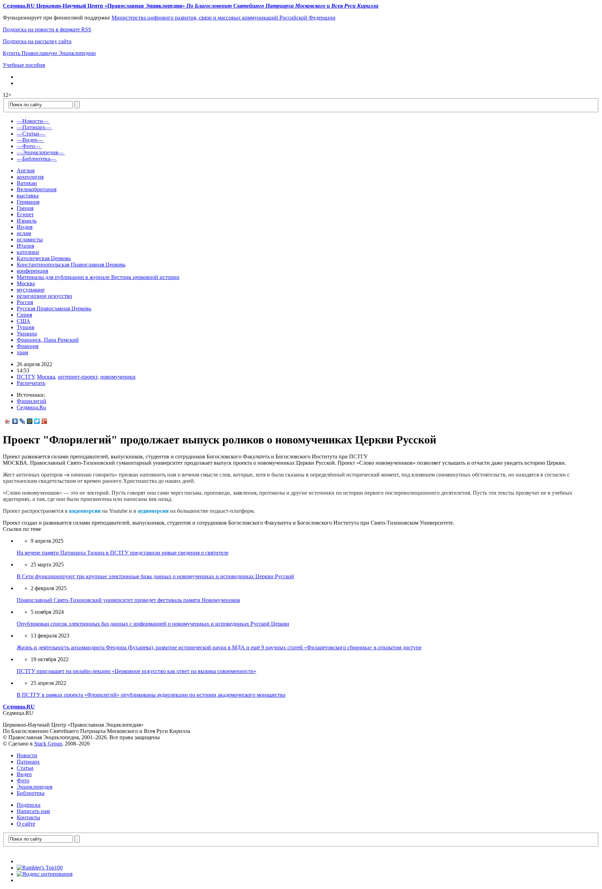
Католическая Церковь (44, 258)
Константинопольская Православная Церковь (71, 265)
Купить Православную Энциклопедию (49, 53)
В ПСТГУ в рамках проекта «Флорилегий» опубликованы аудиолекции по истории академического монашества (151, 695)
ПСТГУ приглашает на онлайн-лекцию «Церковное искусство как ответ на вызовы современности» (136, 671)
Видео (24, 774)
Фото (23, 780)
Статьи (25, 768)
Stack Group (48, 744)
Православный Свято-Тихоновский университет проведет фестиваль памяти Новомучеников (128, 600)
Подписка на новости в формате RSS (47, 29)
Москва (26, 283)
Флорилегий (31, 401)
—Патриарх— (34, 127)
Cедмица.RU (19, 707)
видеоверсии (85, 511)
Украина (27, 334)
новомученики (118, 377)
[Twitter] (37, 421)
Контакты (28, 817)
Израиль (27, 221)
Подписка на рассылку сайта (37, 41)
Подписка (28, 805)
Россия (25, 302)
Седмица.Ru (31, 407)
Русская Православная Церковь (54, 308)
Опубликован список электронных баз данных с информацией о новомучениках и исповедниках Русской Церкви (153, 624)
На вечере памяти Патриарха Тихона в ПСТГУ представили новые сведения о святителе (123, 553)
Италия (25, 246)
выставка (28, 196)
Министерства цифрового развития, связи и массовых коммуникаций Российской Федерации (223, 18)
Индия (24, 227)
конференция (32, 271)
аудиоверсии (153, 511)
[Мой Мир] (29, 421)
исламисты (30, 239)
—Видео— (30, 140)
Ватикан (27, 183)
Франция (27, 346)
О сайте (26, 824)
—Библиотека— (36, 159)
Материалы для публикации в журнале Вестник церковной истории (98, 277)
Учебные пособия (24, 65)
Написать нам (33, 811)
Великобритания (36, 189)
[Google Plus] (44, 421)
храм (22, 352)
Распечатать (31, 383)
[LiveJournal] (22, 421)
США (23, 321)
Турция (25, 327)
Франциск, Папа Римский (48, 340)
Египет (25, 214)
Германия (28, 202)
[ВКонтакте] (15, 421)
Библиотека (31, 793)
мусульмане (31, 290)
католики (28, 252)
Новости (27, 755)
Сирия (24, 315)
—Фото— (28, 146)
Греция (25, 208)
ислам (24, 233)
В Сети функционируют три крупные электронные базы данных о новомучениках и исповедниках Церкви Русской (155, 576)
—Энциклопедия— (40, 152)
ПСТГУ (25, 377)
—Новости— (32, 121)
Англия (25, 170)
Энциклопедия (34, 787)
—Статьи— (31, 134)
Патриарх (28, 762)
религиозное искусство (44, 296)
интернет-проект (78, 377)
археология (30, 177)
